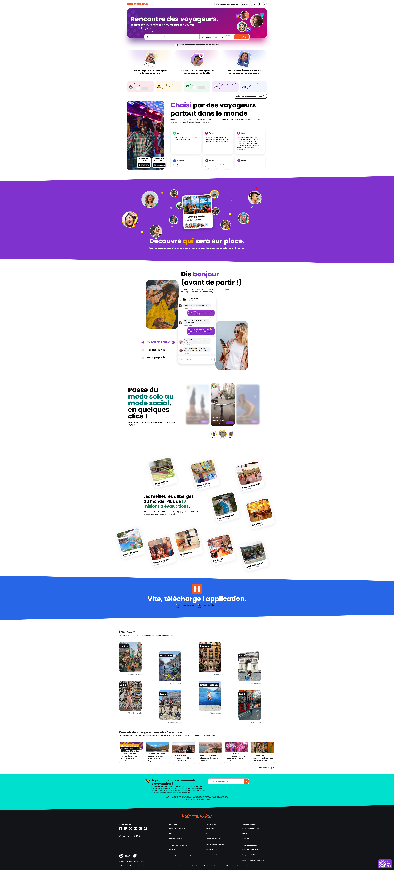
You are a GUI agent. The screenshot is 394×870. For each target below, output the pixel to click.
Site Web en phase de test (213, 866)
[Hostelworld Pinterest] (140, 828)
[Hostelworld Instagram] (130, 828)
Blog (207, 833)
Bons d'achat (196, 866)
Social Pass (210, 828)
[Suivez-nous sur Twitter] (125, 828)
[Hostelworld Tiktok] (145, 828)
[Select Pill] (260, 4)
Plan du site (230, 866)
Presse (244, 833)
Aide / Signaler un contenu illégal (180, 855)
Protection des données (127, 866)
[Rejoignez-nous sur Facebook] (120, 828)
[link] (163, 472)
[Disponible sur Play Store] (159, 165)
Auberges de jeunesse (177, 828)
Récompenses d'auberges (215, 844)
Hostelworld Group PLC (250, 828)
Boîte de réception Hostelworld (253, 860)
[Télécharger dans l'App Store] (144, 165)
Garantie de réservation (214, 839)
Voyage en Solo (211, 849)
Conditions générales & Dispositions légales (154, 866)
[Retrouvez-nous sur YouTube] (135, 828)
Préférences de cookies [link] (245, 866)
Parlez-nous (173, 849)
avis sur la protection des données (199, 799)
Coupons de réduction (181, 866)
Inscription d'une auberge (251, 849)
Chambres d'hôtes (175, 839)
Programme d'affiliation (250, 855)
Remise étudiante (212, 855)
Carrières (245, 839)
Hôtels (171, 833)
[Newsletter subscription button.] (246, 781)
